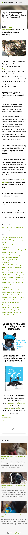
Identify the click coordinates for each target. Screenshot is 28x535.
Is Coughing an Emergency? (10, 307)
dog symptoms (6, 417)
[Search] (26, 2)
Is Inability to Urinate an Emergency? (13, 282)
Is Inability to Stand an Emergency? (13, 280)
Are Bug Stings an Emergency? (11, 315)
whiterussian (16, 57)
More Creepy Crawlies (9, 230)
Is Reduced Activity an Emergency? (13, 275)
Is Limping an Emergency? (10, 257)
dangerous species (8, 69)
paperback (9, 408)
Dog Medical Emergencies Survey (12, 237)
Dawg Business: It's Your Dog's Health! (15, 2)
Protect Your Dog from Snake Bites (12, 227)
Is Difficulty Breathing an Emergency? (14, 250)
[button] (3, 22)
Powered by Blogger (15, 533)
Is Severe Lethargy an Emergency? (12, 277)
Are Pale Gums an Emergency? (11, 300)
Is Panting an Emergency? (10, 252)
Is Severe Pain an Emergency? (11, 255)
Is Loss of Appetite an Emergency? (12, 272)
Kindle (18, 408)
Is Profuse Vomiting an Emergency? (13, 265)
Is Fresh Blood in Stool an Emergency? (14, 295)
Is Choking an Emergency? (10, 310)
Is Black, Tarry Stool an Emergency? (13, 297)
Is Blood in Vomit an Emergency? (12, 292)
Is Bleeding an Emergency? (10, 290)
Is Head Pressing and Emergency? (12, 312)
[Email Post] (3, 415)
